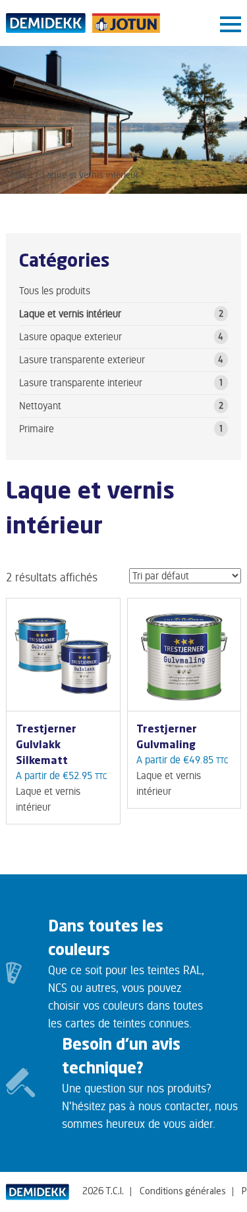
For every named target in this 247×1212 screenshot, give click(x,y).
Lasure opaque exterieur (70, 336)
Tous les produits (54, 290)
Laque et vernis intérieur (70, 313)
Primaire (36, 428)
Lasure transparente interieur (80, 382)
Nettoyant (40, 405)
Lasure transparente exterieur (82, 359)
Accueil (19, 174)
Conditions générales (183, 1191)
